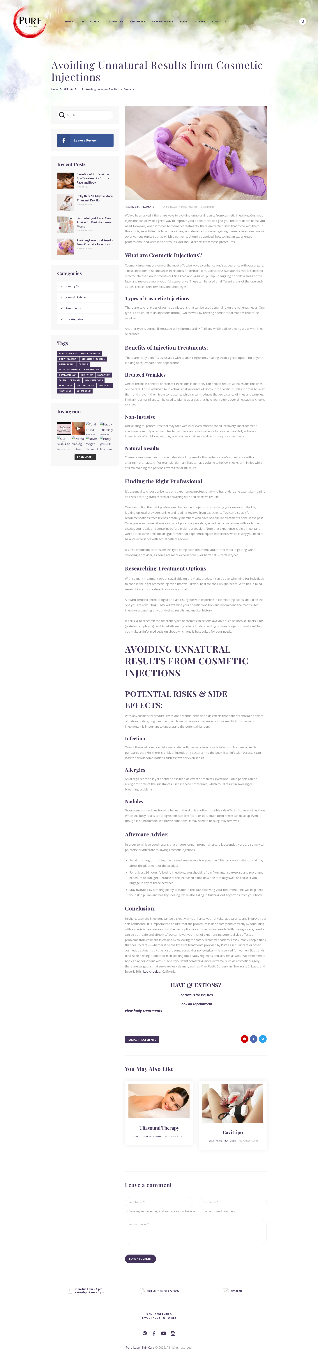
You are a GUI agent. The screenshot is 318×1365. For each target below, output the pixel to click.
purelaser (172, 206)
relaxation (103, 375)
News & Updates (76, 297)
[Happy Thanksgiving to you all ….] (107, 428)
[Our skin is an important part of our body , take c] (64, 443)
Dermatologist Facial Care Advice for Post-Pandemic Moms (94, 222)
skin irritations (93, 380)
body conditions (90, 353)
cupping (83, 364)
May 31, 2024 (83, 186)
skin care (75, 380)
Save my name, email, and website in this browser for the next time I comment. (182, 1211)
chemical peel (67, 364)
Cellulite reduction (93, 359)
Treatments (147, 206)
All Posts (68, 89)
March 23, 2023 (84, 204)
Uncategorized (75, 319)
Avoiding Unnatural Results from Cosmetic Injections (95, 242)
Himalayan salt (67, 375)
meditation (86, 375)
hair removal (91, 369)
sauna (62, 380)
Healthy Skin (132, 206)
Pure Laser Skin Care (140, 1348)
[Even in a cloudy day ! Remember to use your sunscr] (64, 428)
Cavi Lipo (232, 1132)
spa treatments (85, 385)
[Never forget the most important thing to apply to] (92, 443)
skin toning (66, 385)
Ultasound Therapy (159, 1127)
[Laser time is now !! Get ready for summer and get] (78, 428)
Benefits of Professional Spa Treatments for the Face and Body (93, 178)
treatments (66, 391)
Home (54, 89)
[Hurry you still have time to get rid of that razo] (107, 443)
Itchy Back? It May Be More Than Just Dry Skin (95, 198)
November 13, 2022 (174, 1136)
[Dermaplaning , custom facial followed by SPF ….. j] (78, 443)
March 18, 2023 (189, 206)
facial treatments (142, 1040)
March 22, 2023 (84, 230)
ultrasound (84, 391)
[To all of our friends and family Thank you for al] (92, 428)
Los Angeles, (152, 971)
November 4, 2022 (248, 1140)
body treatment (68, 359)
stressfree (105, 385)
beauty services (68, 353)
